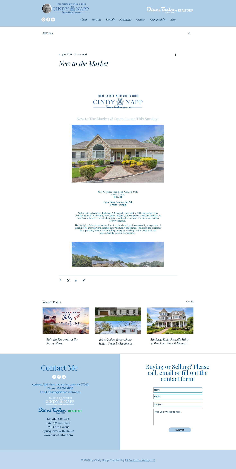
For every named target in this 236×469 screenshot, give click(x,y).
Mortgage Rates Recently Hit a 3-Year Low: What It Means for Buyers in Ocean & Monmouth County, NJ (170, 341)
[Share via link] (83, 280)
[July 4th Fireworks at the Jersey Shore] (66, 320)
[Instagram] (43, 19)
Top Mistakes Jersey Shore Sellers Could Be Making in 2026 (115, 341)
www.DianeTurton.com (58, 435)
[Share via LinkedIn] (75, 280)
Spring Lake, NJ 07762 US (58, 431)
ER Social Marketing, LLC (140, 460)
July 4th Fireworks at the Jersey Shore (62, 341)
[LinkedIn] (53, 19)
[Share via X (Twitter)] (68, 280)
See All (189, 301)
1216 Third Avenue (58, 427)
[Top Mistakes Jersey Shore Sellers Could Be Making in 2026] (118, 320)
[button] (158, 19)
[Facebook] (48, 19)
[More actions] (175, 54)
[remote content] (118, 171)
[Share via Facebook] (60, 280)
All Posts (48, 33)
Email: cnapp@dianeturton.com (60, 392)
